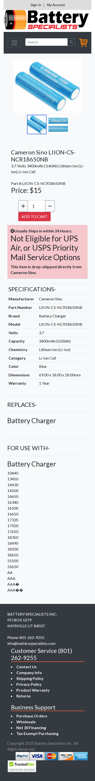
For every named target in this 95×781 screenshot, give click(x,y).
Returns (23, 696)
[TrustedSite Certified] (22, 766)
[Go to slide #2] (58, 124)
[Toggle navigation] (14, 43)
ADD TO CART (34, 216)
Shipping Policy (30, 678)
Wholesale (26, 721)
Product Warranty (33, 690)
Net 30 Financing (31, 727)
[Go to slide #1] (37, 124)
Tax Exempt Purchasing (37, 733)
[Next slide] (74, 86)
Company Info (29, 672)
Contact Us (26, 666)
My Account (56, 5)
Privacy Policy (29, 684)
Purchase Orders (31, 716)
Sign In (35, 5)
